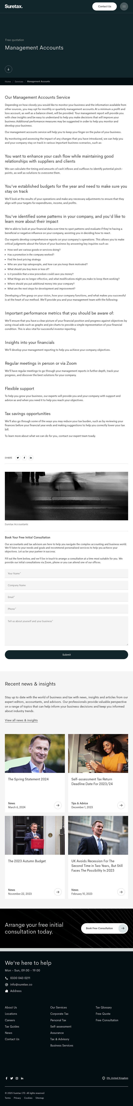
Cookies (28, 1097)
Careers (10, 1020)
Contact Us (104, 6)
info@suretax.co (21, 984)
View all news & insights (21, 720)
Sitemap (40, 1097)
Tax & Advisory (59, 1039)
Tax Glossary (104, 1007)
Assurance (57, 1032)
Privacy (17, 1097)
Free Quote (103, 1013)
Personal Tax (58, 1020)
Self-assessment (60, 1026)
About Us (11, 1007)
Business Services (61, 1045)
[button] (124, 6)
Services (19, 81)
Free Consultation (107, 1020)
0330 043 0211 (20, 978)
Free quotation (14, 40)
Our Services (58, 1007)
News (8, 1032)
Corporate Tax (59, 1013)
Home (8, 81)
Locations (11, 1013)
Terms (8, 1097)
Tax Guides (12, 1026)
